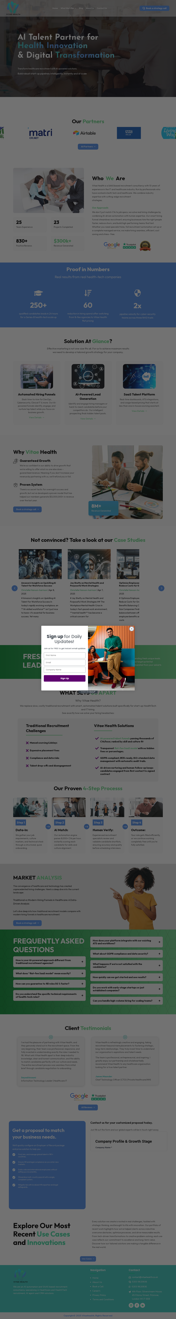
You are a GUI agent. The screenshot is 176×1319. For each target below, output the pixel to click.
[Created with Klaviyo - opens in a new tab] (88, 691)
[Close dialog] (132, 629)
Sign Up (64, 678)
